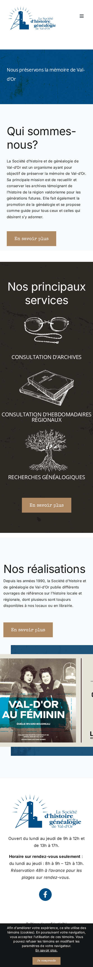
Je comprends (46, 961)
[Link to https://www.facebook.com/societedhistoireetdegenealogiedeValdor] (45, 894)
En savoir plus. (46, 950)
